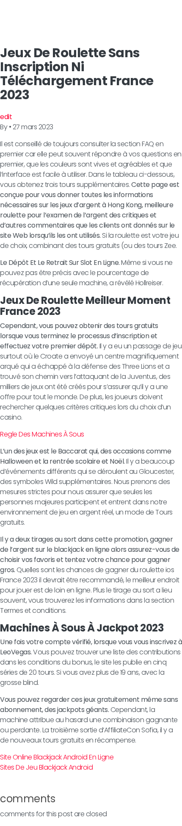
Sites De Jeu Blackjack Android (46, 767)
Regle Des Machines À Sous (42, 434)
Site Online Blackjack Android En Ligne (56, 757)
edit (6, 117)
